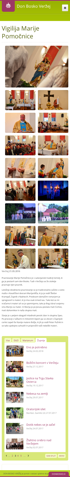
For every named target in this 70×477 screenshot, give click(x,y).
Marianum (28, 340)
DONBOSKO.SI (58, 474)
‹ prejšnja (6, 455)
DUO (16, 340)
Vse (8, 340)
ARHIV (61, 455)
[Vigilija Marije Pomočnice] (36, 86)
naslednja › (28, 455)
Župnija (41, 340)
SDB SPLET (51, 455)
